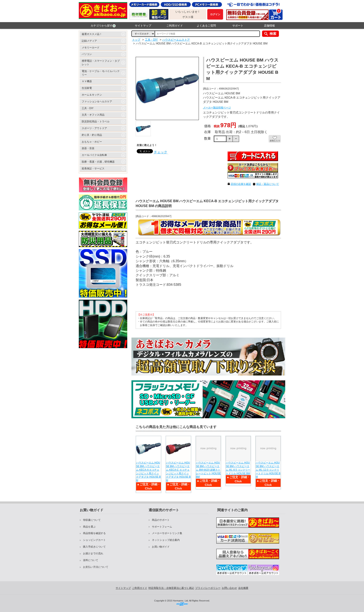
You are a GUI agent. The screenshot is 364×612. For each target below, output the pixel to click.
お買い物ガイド (161, 546)
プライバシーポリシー (208, 588)
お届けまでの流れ (93, 553)
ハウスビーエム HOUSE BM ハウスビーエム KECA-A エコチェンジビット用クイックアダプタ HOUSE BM (148, 471)
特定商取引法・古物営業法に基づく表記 (171, 588)
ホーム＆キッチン (92, 94)
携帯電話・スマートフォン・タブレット (101, 62)
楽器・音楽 (88, 148)
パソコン (87, 54)
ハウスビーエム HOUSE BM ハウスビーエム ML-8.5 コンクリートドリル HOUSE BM (238, 468)
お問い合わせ (229, 588)
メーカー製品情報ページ (217, 107)
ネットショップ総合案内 (166, 540)
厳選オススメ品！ (92, 34)
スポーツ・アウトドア (94, 128)
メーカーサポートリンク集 (167, 533)
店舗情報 (269, 25)
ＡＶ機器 (87, 81)
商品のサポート (161, 519)
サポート (237, 25)
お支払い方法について (95, 566)
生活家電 (87, 88)
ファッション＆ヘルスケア (97, 101)
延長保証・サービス (93, 168)
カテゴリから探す (101, 25)
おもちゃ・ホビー (92, 141)
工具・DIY (88, 108)
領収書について (92, 519)
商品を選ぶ (89, 526)
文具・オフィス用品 (93, 114)
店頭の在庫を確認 (241, 184)
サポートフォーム (162, 526)
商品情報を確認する (94, 533)
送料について (90, 560)
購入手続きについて (94, 546)
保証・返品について (267, 184)
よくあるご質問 (206, 25)
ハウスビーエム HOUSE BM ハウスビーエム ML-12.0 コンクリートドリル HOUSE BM (268, 469)
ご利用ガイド (174, 25)
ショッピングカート (94, 540)
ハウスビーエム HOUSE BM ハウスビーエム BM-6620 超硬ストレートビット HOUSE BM (208, 469)
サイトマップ (143, 25)
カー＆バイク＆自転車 (94, 155)
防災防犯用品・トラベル (96, 121)
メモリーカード (90, 47)
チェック (160, 152)
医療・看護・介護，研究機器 (98, 161)
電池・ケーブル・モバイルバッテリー (101, 73)
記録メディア (89, 40)
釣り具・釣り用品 (92, 135)
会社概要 (243, 588)
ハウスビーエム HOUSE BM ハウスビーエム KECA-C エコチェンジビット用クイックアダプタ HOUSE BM (178, 471)
